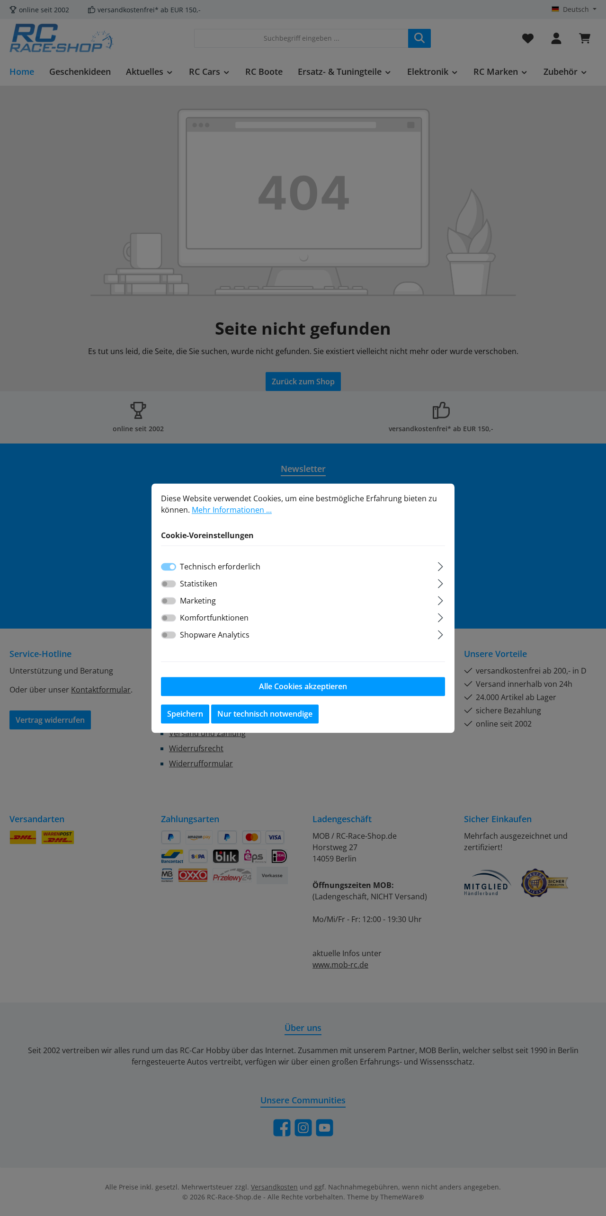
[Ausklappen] (440, 565)
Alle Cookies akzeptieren (303, 686)
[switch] (168, 583)
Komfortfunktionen (214, 617)
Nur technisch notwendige (264, 714)
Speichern (185, 714)
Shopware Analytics (215, 635)
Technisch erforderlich (220, 566)
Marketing (198, 600)
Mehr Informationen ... (232, 510)
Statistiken (198, 583)
